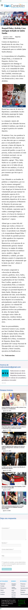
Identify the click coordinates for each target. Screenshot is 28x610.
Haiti (13, 590)
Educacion (3, 588)
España (14, 592)
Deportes (17, 37)
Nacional (2, 584)
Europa (14, 595)
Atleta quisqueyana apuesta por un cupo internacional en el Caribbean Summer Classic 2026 (13, 507)
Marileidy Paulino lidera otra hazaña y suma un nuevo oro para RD (13, 487)
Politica (2, 594)
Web (3, 556)
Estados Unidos (14, 584)
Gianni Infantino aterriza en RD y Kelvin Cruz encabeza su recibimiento (14, 408)
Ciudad (2, 586)
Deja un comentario (8, 38)
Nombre (4, 543)
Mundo (13, 581)
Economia (23, 581)
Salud (2, 590)
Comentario (6, 528)
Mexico (14, 597)
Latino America (14, 588)
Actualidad (4, 581)
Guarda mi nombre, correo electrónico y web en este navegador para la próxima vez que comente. (14, 563)
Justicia (2, 592)
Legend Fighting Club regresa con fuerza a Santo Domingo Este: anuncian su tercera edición (13, 448)
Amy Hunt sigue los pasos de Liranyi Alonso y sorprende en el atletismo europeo (14, 427)
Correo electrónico (8, 549)
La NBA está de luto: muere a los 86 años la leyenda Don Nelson (13, 467)
